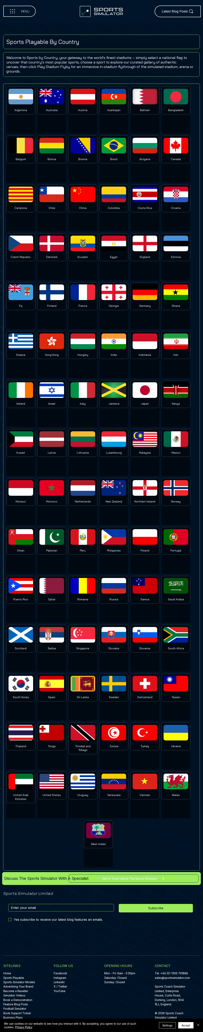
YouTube (59, 991)
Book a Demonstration (17, 1000)
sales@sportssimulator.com (172, 977)
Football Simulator (14, 1008)
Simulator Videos (14, 995)
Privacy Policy (23, 1027)
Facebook (60, 973)
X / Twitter (60, 986)
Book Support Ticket (17, 1013)
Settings (167, 1025)
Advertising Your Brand (18, 986)
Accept (186, 1025)
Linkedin (59, 982)
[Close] (198, 1025)
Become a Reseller (15, 991)
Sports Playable (13, 977)
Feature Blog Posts (15, 1004)
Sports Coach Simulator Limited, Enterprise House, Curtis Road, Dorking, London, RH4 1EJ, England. (170, 995)
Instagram (60, 977)
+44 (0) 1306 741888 (174, 973)
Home (7, 973)
